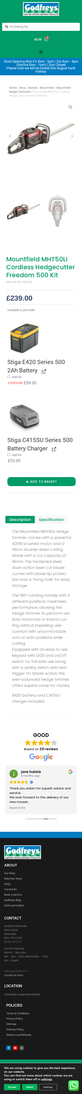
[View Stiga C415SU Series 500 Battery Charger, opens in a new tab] (53, 448)
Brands (32, 87)
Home (13, 87)
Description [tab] (20, 519)
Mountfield (47, 87)
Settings (48, 1087)
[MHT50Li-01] (41, 136)
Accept (12, 1087)
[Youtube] (15, 1048)
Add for (29, 380)
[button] (41, 52)
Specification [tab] (51, 519)
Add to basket (43, 481)
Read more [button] (17, 808)
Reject (29, 1087)
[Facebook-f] (8, 1048)
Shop (22, 87)
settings (46, 1079)
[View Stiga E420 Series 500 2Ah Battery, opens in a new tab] (43, 370)
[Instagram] (21, 1048)
